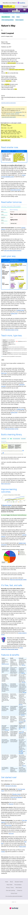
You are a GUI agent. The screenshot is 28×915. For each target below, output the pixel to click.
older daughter (18, 153)
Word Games (19, 887)
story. (15, 89)
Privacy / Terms (10, 887)
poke (9, 58)
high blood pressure (18, 158)
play (17, 73)
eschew (22, 270)
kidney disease (17, 155)
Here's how (4, 373)
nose (15, 59)
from (17, 63)
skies (17, 61)
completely (7, 84)
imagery (8, 36)
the (6, 53)
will (7, 58)
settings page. (19, 112)
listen (4, 89)
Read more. (24, 682)
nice (6, 50)
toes (19, 58)
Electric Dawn (22, 846)
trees (13, 68)
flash (14, 81)
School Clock (8, 825)
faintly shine (8, 81)
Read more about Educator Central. (18, 579)
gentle (6, 77)
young (11, 73)
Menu (25, 7)
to (9, 87)
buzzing (7, 66)
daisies (7, 76)
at (9, 51)
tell (11, 89)
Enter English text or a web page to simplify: (11, 123)
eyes (22, 63)
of (10, 53)
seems (12, 84)
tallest (7, 68)
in (11, 81)
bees (14, 66)
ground (13, 86)
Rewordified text (6, 16)
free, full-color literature (16, 797)
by (2, 30)
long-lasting (21, 157)
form (6, 61)
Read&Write (22, 2)
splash (15, 79)
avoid (20, 264)
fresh (15, 53)
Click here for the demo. (11, 785)
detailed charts (20, 310)
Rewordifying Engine (16, 189)
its (4, 81)
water (12, 79)
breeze (7, 55)
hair (15, 55)
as (9, 76)
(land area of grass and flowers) (16, 69)
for (5, 36)
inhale (11, 87)
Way (13, 25)
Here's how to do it (5, 483)
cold (10, 77)
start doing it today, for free (11, 329)
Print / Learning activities (7, 19)
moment (7, 87)
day (13, 50)
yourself (5, 86)
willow (10, 68)
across (5, 69)
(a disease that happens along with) (18, 156)
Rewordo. (11, 804)
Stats (13, 16)
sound (16, 84)
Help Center (9, 884)
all (24, 9)
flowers (7, 59)
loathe (16, 270)
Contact (3, 851)
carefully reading (15, 265)
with (11, 59)
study (11, 36)
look (8, 51)
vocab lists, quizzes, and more (12, 113)
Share (18, 16)
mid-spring (9, 50)
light (4, 63)
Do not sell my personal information (14, 896)
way (16, 51)
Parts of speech (19, 19)
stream (12, 77)
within (10, 55)
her (13, 89)
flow (15, 77)
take (5, 51)
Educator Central (7, 505)
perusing (13, 271)
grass (5, 58)
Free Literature (17, 884)
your (13, 55)
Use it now (11, 833)
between (13, 58)
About (11, 881)
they (11, 76)
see (8, 73)
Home (6, 881)
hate (16, 264)
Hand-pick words (15, 11)
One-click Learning (10, 890)
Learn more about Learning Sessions (12, 250)
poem (2, 36)
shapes (9, 61)
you (4, 73)
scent (8, 53)
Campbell (10, 33)
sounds (7, 79)
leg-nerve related (17, 160)
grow (14, 76)
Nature (4, 25)
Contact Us (19, 890)
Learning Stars (14, 313)
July (7, 46)
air (16, 53)
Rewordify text (5, 140)
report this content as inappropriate (8, 102)
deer (14, 73)
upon (8, 86)
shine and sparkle (11, 63)
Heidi (3, 33)
